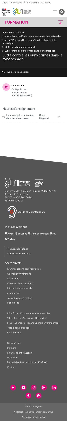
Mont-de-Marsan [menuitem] (40, 233)
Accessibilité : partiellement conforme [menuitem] (33, 411)
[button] (57, 22)
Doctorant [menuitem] (12, 357)
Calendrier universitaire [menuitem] (19, 273)
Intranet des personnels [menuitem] (19, 288)
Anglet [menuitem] (10, 233)
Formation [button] (16, 22)
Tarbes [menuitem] (11, 239)
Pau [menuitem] (54, 233)
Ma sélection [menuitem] (13, 278)
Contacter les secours (19, 253)
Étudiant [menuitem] (11, 347)
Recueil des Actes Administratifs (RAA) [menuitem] (27, 362)
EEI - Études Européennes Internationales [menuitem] (28, 313)
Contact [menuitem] (11, 367)
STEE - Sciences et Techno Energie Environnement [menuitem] (33, 322)
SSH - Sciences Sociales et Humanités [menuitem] (27, 318)
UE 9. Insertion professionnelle (20, 47)
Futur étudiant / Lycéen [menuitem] (19, 352)
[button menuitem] (62, 12)
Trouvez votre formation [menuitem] (19, 297)
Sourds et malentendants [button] (31, 211)
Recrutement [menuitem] (14, 332)
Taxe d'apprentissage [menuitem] (18, 327)
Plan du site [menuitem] (13, 302)
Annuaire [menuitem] (14, 293)
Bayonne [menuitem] (22, 233)
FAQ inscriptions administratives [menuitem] (24, 268)
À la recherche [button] (31, 2)
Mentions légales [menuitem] (33, 406)
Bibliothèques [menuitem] (14, 343)
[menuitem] (13, 388)
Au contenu (16, 2)
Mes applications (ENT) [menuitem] (21, 283)
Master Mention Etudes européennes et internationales (33, 36)
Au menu (46, 2)
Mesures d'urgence (17, 248)
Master (21, 32)
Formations (8, 32)
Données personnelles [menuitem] (33, 417)
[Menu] (55, 12)
